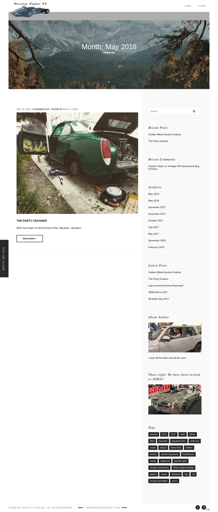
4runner (153, 434)
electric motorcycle (169, 454)
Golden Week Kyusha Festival (164, 134)
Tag (186, 474)
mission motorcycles (159, 467)
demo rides (176, 448)
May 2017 (153, 233)
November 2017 (157, 214)
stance (164, 474)
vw (193, 474)
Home (188, 6)
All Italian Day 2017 (158, 298)
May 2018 (153, 200)
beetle (192, 434)
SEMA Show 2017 (158, 292)
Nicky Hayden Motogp (183, 467)
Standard (176, 474)
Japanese (165, 461)
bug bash (163, 441)
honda (153, 461)
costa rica (194, 441)
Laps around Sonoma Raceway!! (166, 285)
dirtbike (189, 448)
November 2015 (157, 240)
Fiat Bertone (188, 454)
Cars (75, 109)
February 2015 (156, 247)
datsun (163, 448)
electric (153, 454)
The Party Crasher (32, 220)
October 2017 (155, 220)
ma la (66, 109)
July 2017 (153, 227)
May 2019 (153, 194)
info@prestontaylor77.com (103, 508)
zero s (174, 481)
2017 (173, 434)
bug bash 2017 (179, 441)
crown (153, 448)
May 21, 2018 (23, 109)
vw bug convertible (158, 481)
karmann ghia (180, 461)
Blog (152, 441)
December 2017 (157, 207)
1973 (164, 434)
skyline (153, 474)
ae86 (182, 434)
